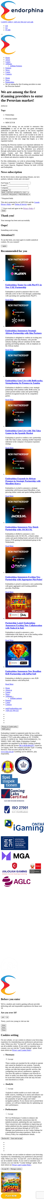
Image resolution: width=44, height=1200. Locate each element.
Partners (8, 68)
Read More (9, 300)
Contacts (8, 74)
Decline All (5, 1138)
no (7, 1017)
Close (4, 1030)
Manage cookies (16, 1169)
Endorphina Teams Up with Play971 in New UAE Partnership (23, 286)
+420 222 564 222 (19, 22)
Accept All (5, 1169)
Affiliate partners (16, 698)
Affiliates (8, 64)
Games (7, 62)
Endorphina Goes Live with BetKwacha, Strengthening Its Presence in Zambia (24, 381)
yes (3, 1017)
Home (7, 58)
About (7, 60)
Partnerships (9, 82)
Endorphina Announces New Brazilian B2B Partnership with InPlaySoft (23, 672)
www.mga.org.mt (7, 752)
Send (3, 211)
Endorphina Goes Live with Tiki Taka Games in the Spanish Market (23, 431)
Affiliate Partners (16, 66)
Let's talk (30, 22)
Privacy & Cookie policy (9, 727)
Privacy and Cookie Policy (21, 1050)
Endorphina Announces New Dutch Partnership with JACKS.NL (21, 528)
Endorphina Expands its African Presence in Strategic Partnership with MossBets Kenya (23, 481)
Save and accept (16, 1138)
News (7, 70)
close (3, 1025)
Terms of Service (21, 204)
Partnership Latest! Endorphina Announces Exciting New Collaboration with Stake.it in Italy (23, 625)
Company (4, 188)
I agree (4, 246)
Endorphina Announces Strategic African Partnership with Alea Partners (23, 331)
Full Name (5, 183)
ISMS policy (6, 729)
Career (7, 72)
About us (8, 690)
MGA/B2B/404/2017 (27, 745)
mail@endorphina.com (13, 708)
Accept (10, 1059)
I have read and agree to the (19, 208)
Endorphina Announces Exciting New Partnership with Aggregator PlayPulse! (23, 578)
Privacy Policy (28, 208)
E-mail (4, 185)
